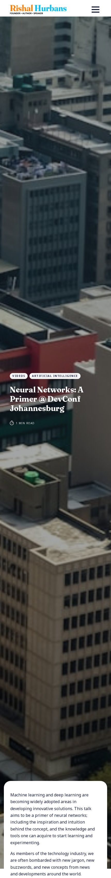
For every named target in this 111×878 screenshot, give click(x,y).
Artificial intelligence (55, 376)
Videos (18, 376)
